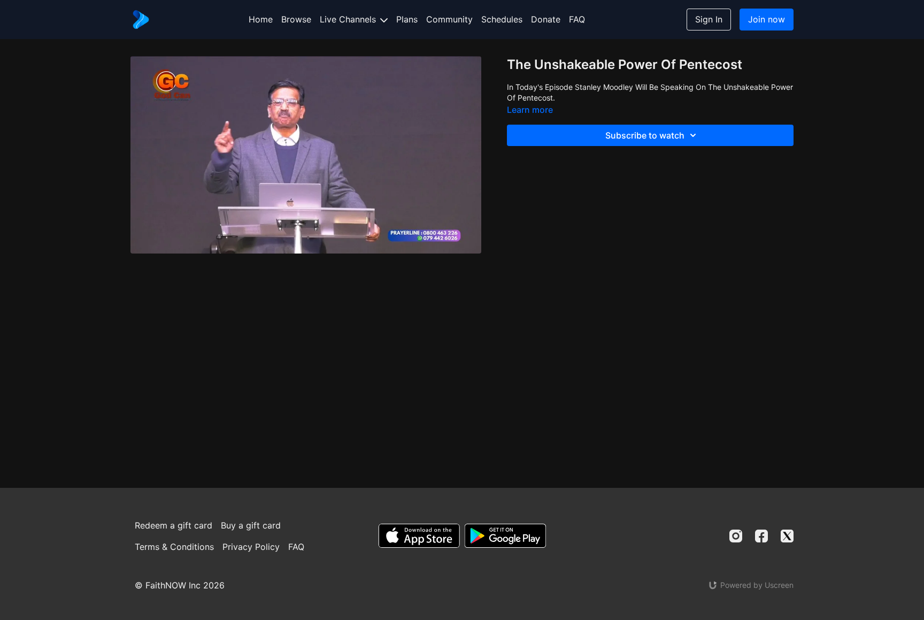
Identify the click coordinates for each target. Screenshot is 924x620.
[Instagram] (735, 536)
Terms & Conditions (174, 546)
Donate (545, 19)
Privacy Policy (251, 546)
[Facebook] (761, 536)
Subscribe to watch (644, 135)
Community (449, 19)
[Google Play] (505, 536)
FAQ (577, 19)
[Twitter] (787, 536)
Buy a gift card (251, 525)
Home (261, 19)
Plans (407, 19)
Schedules (501, 19)
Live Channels (349, 19)
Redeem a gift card (173, 525)
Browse (296, 19)
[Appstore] (419, 536)
